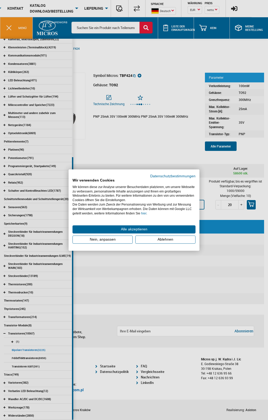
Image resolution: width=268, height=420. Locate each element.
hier (143, 213)
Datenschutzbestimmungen (173, 176)
